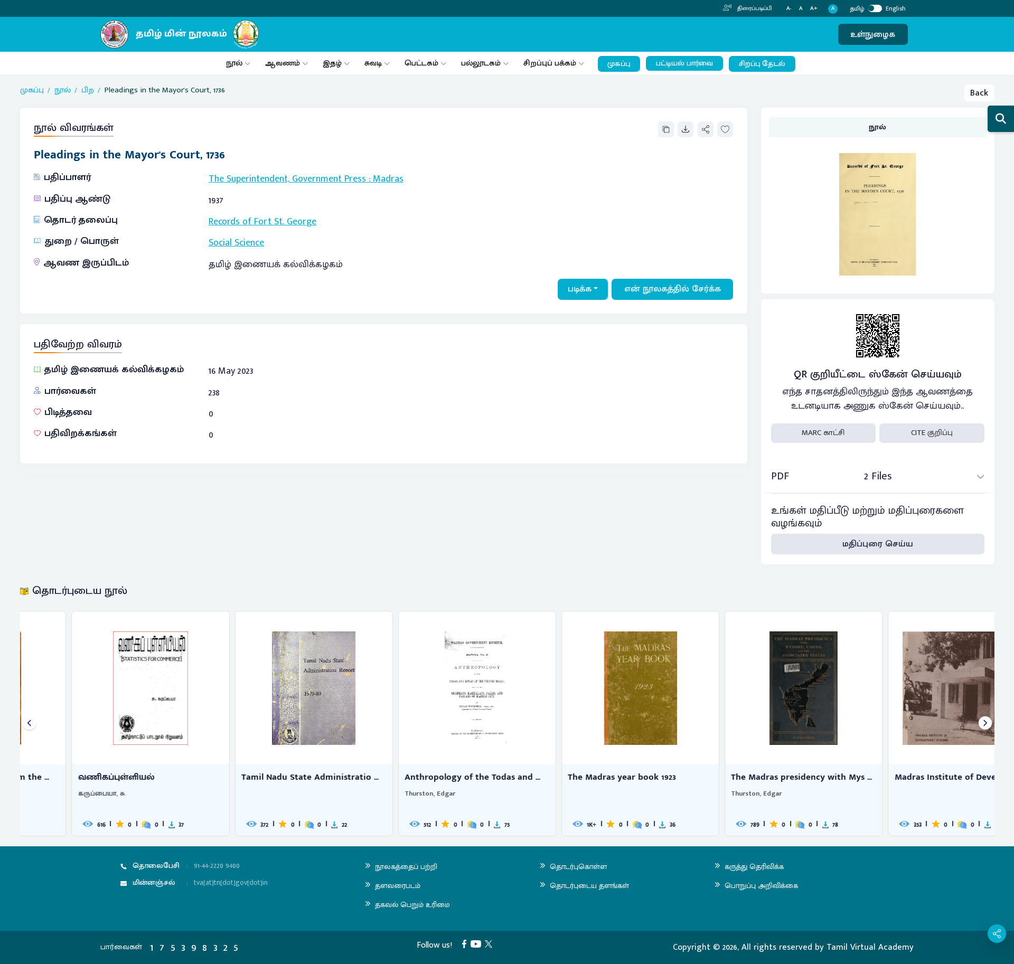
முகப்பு (618, 64)
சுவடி (373, 63)
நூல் (234, 63)
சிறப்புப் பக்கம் (549, 63)
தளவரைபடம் (397, 885)
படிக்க (580, 288)
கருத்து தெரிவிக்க (754, 866)
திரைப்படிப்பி (754, 8)
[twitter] (490, 943)
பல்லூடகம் (481, 63)
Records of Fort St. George (262, 222)
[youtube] (478, 943)
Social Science (236, 243)
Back (979, 93)
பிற (87, 90)
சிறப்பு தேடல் (762, 64)
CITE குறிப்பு (932, 432)
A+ (814, 8)
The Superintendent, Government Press (287, 179)
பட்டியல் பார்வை (684, 63)
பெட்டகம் (421, 63)
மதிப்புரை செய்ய (877, 543)
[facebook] (466, 943)
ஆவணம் (283, 63)
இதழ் (332, 63)
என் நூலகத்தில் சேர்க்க (672, 288)
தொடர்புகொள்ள (578, 866)
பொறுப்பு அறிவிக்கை (761, 885)
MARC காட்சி (823, 432)
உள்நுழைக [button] (872, 34)
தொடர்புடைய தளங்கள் (589, 885)
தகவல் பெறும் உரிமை (412, 904)
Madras (388, 179)
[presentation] (29, 723)
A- (789, 8)
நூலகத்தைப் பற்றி (406, 866)
